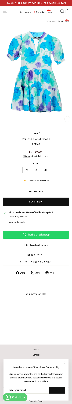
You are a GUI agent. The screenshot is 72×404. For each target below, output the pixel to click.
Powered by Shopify (36, 401)
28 (45, 169)
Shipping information (36, 262)
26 (36, 169)
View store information (17, 222)
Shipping (26, 156)
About (36, 349)
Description (36, 255)
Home (35, 133)
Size (36, 163)
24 (27, 169)
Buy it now (36, 202)
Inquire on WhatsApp (38, 234)
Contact (36, 354)
